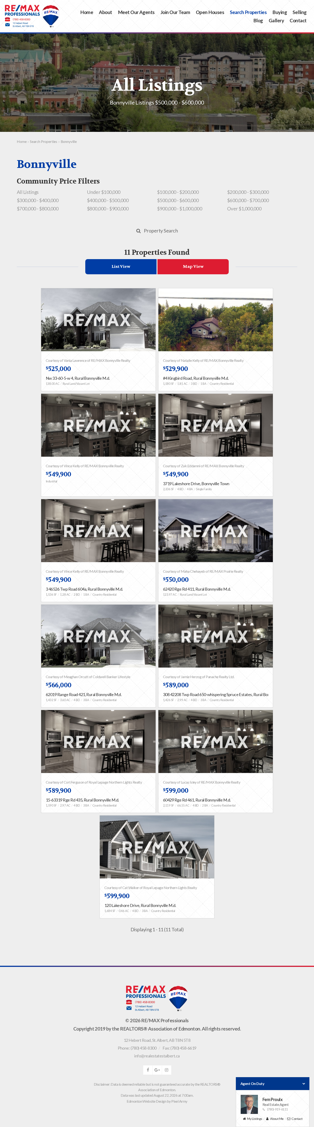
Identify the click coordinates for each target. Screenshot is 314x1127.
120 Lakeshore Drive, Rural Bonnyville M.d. (140, 905)
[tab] (121, 266)
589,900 (58, 791)
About (105, 12)
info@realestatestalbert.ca (157, 1055)
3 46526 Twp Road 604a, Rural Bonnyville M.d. (84, 589)
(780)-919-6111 (277, 1109)
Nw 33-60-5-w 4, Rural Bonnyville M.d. (78, 378)
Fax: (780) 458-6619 (179, 1048)
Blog (258, 20)
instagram (166, 1070)
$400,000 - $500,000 (107, 200)
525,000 (58, 369)
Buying (279, 12)
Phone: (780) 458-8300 (137, 1048)
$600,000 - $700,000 (248, 200)
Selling (299, 12)
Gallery (276, 20)
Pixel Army (179, 1101)
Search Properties (248, 12)
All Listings (28, 192)
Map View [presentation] (193, 266)
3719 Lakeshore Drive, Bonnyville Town (196, 483)
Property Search (161, 230)
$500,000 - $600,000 (178, 200)
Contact (298, 20)
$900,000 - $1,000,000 (179, 208)
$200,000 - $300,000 (248, 192)
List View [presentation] (120, 266)
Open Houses (210, 12)
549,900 (58, 474)
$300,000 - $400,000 (37, 200)
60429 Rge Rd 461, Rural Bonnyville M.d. (197, 799)
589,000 (176, 685)
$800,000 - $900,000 (107, 208)
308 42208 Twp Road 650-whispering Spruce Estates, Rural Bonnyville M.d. (226, 694)
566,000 (58, 685)
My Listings (254, 1119)
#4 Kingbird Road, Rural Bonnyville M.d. (196, 378)
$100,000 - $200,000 (178, 192)
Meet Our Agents (136, 12)
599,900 (117, 896)
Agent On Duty (252, 1083)
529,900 (175, 369)
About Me (277, 1119)
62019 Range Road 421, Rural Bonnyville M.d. (84, 694)
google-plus (157, 1070)
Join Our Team (175, 12)
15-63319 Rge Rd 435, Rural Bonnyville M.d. (82, 799)
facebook (147, 1070)
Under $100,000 (103, 192)
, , (157, 1040)
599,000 (175, 791)
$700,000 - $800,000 (37, 208)
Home (86, 12)
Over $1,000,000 (244, 208)
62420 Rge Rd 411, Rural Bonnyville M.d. (197, 589)
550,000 (176, 580)
